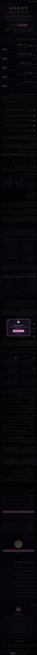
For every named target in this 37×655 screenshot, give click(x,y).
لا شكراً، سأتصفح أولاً (18, 333)
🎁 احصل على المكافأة (18, 330)
